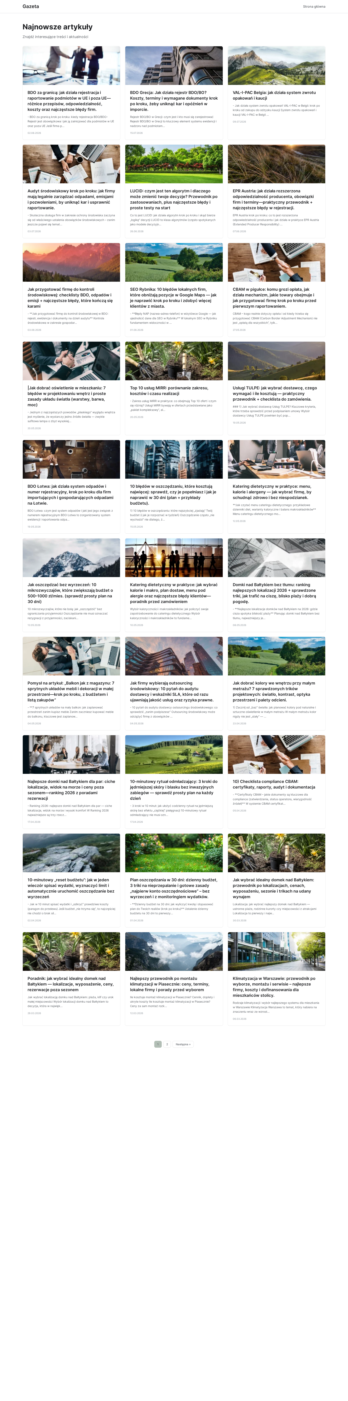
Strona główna (314, 6)
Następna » (183, 1044)
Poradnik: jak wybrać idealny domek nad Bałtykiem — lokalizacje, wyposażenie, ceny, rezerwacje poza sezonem (71, 984)
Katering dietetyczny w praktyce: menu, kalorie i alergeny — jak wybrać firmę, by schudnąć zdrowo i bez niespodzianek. (272, 492)
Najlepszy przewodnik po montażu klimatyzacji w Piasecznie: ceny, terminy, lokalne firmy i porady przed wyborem (169, 984)
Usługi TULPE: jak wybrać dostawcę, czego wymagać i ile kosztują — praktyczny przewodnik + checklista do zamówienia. (275, 394)
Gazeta (31, 6)
